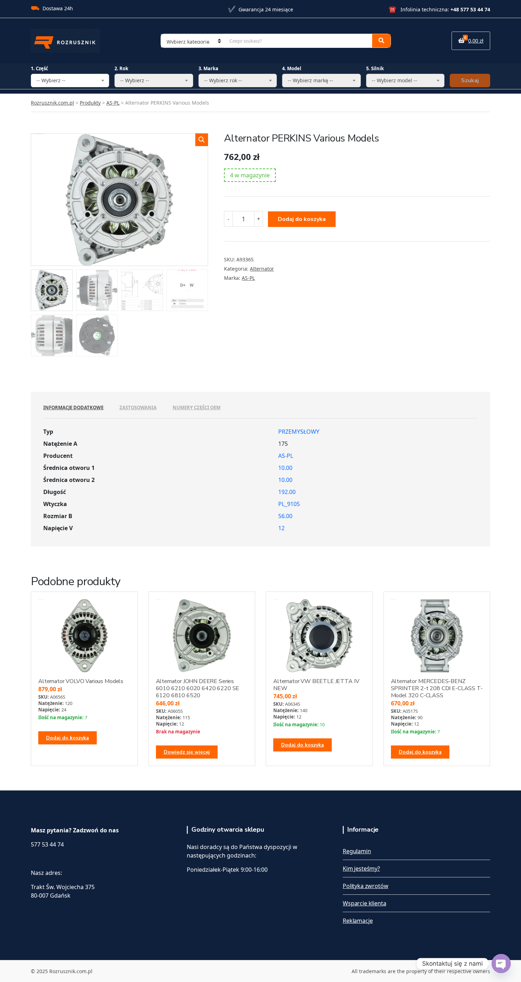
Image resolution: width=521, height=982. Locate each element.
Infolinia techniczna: (439, 9)
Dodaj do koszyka (302, 219)
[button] (201, 139)
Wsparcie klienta (364, 903)
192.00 (287, 492)
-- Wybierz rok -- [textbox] (223, 80)
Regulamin (357, 851)
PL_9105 (289, 504)
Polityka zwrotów (365, 886)
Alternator (262, 268)
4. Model (291, 68)
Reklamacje (357, 921)
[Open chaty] (501, 963)
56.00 (285, 516)
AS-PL (248, 277)
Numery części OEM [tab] (196, 407)
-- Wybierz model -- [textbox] (394, 80)
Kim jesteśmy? (361, 868)
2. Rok (121, 68)
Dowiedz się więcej (187, 752)
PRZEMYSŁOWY (298, 431)
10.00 (285, 468)
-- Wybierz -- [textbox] (51, 80)
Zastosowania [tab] (138, 407)
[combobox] (70, 80)
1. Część (39, 68)
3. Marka (208, 68)
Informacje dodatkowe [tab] (73, 407)
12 (281, 528)
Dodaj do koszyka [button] (67, 737)
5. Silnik (375, 68)
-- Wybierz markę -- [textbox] (310, 80)
